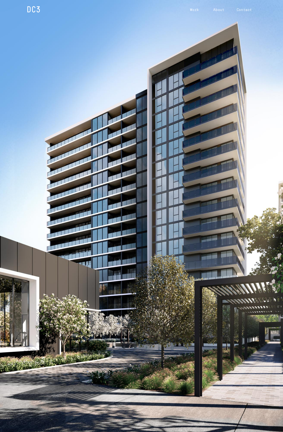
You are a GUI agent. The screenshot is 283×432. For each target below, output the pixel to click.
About (218, 10)
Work (194, 10)
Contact (244, 10)
